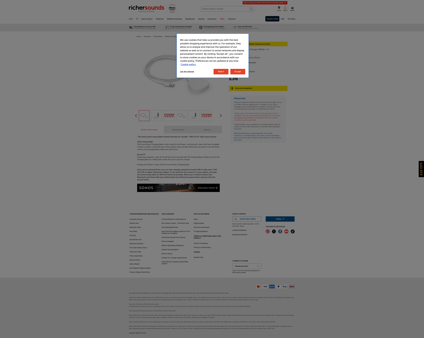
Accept (238, 71)
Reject (221, 71)
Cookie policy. (188, 64)
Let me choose (187, 71)
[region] (213, 56)
